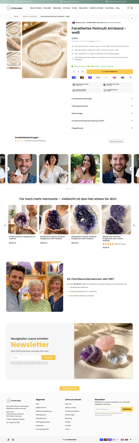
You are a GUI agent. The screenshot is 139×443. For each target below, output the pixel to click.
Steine (74, 8)
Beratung (68, 418)
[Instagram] (13, 440)
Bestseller (47, 8)
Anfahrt (68, 422)
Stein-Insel (10, 412)
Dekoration (83, 8)
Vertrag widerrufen (42, 429)
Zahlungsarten (41, 415)
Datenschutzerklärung (43, 411)
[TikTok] (8, 440)
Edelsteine (57, 8)
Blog (117, 8)
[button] (64, 50)
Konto (67, 429)
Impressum (40, 426)
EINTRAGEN (49, 357)
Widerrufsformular (69, 388)
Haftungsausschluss (43, 422)
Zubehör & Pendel (96, 8)
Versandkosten (41, 418)
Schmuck (66, 8)
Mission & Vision (70, 408)
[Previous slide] (7, 169)
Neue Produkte (36, 8)
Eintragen (127, 409)
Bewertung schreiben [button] (116, 141)
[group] (13, 29)
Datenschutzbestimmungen (103, 415)
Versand (91, 41)
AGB (37, 404)
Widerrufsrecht (41, 408)
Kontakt (68, 426)
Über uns (68, 404)
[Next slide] (131, 169)
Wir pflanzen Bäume (72, 411)
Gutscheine (109, 8)
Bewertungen (70, 415)
